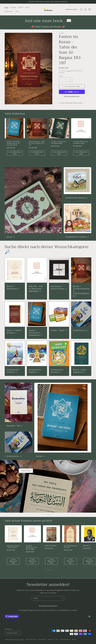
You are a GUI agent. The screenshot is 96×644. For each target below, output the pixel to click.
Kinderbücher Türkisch (76, 237)
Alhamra (11, 639)
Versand (69, 70)
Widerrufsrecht (42, 639)
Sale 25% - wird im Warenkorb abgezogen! (36, 288)
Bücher (39, 456)
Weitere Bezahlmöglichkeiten (72, 96)
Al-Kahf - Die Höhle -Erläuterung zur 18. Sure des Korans (14, 143)
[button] (81, 9)
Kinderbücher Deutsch (76, 198)
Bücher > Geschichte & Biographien (35, 332)
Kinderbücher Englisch (35, 371)
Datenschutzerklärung (31, 639)
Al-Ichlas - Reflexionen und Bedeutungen (58, 142)
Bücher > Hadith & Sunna (14, 331)
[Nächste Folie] (52, 515)
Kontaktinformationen (65, 639)
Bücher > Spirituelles (12, 287)
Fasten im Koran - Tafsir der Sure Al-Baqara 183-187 (37, 143)
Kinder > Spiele (58, 330)
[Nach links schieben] (44, 570)
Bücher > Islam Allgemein (80, 371)
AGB (57, 639)
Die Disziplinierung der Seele (70, 546)
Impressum (51, 639)
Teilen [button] (62, 103)
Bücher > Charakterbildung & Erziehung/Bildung (81, 291)
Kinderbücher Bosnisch (57, 371)
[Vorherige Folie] (44, 515)
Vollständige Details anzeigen (73, 103)
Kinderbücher (79, 330)
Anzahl (60, 76)
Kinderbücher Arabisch (13, 371)
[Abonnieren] (63, 598)
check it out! (25, 470)
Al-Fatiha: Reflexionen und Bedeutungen (80, 142)
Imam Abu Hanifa (51, 546)
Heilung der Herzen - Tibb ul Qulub (13, 546)
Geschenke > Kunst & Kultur (57, 287)
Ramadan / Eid (13, 426)
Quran (9, 237)
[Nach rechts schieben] (52, 570)
